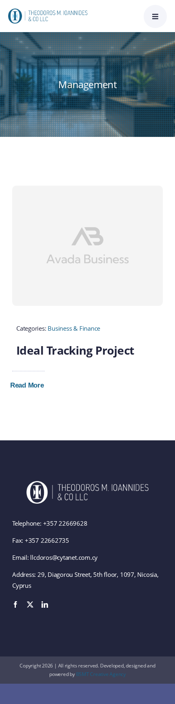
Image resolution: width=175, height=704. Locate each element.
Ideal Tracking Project (75, 350)
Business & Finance (74, 328)
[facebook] (15, 604)
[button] (33, 385)
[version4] (48, 11)
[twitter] (30, 604)
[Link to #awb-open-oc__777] (155, 16)
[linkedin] (45, 604)
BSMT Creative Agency (101, 674)
